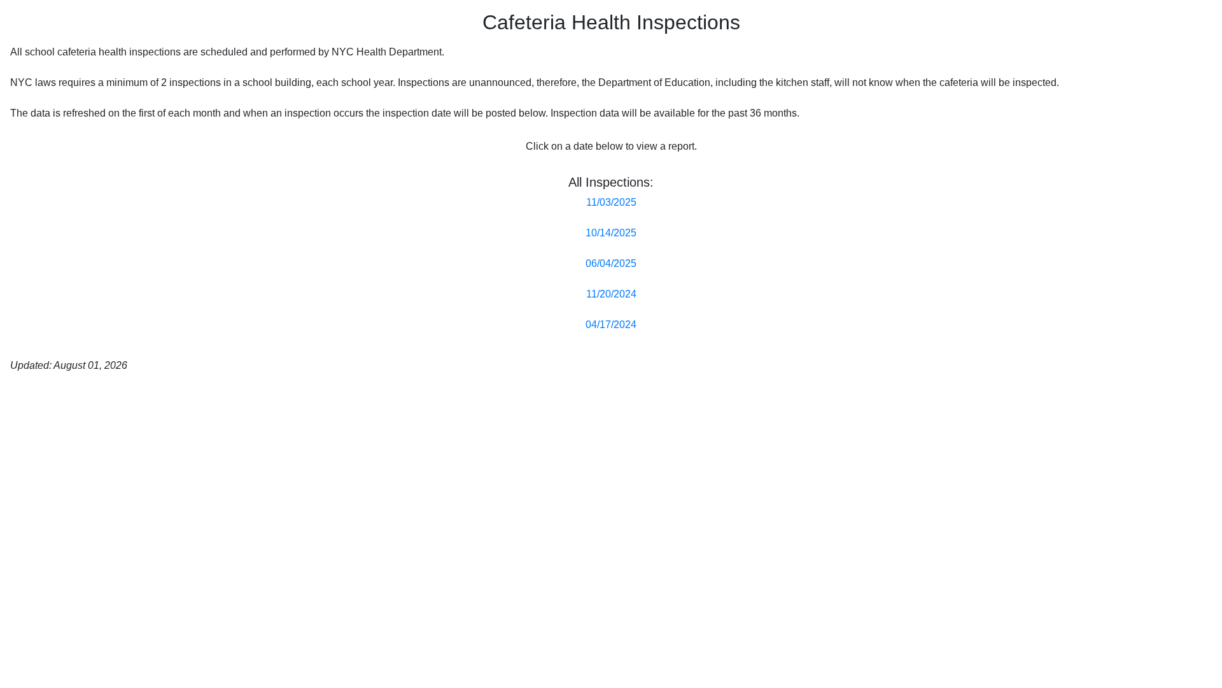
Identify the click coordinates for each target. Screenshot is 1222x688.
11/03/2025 (611, 202)
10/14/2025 (611, 232)
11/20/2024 (611, 294)
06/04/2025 (611, 263)
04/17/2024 (611, 324)
